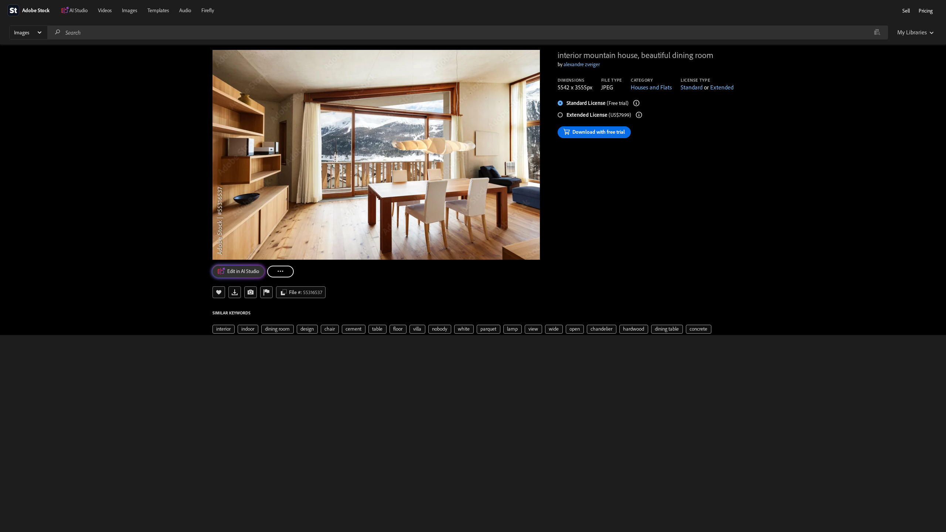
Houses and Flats (651, 87)
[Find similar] (877, 32)
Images (129, 10)
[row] (223, 329)
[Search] (58, 32)
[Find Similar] (250, 292)
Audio (185, 10)
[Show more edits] (280, 271)
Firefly (207, 10)
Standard (691, 87)
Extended (722, 87)
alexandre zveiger (582, 64)
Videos (105, 10)
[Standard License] (636, 103)
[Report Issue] (266, 292)
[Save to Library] (218, 292)
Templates (158, 10)
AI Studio (78, 10)
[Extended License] (639, 115)
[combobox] (467, 32)
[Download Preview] (234, 292)
